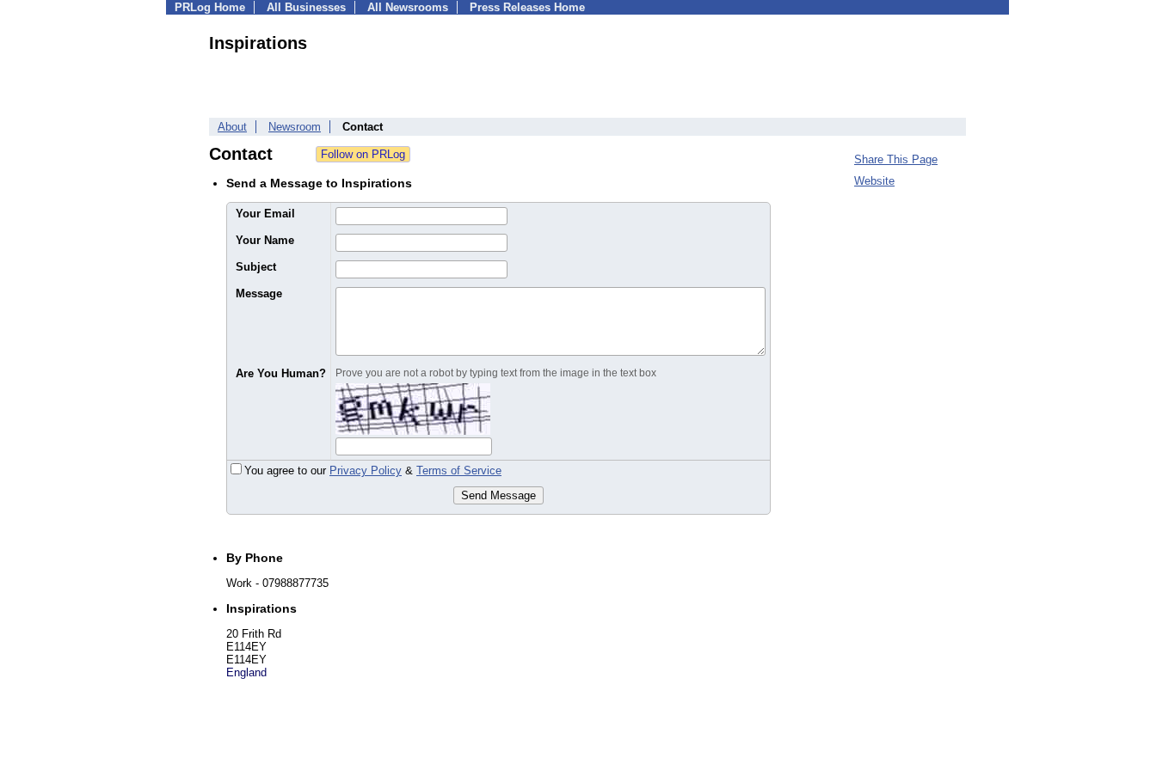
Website (874, 180)
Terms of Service (458, 470)
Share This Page (896, 159)
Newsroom (294, 126)
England (246, 672)
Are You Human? (281, 373)
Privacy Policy (365, 470)
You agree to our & (372, 470)
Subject (256, 266)
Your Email (265, 213)
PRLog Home (210, 7)
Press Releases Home (527, 7)
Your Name (265, 240)
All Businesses (306, 7)
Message (259, 293)
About (232, 126)
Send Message (498, 495)
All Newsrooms (407, 7)
